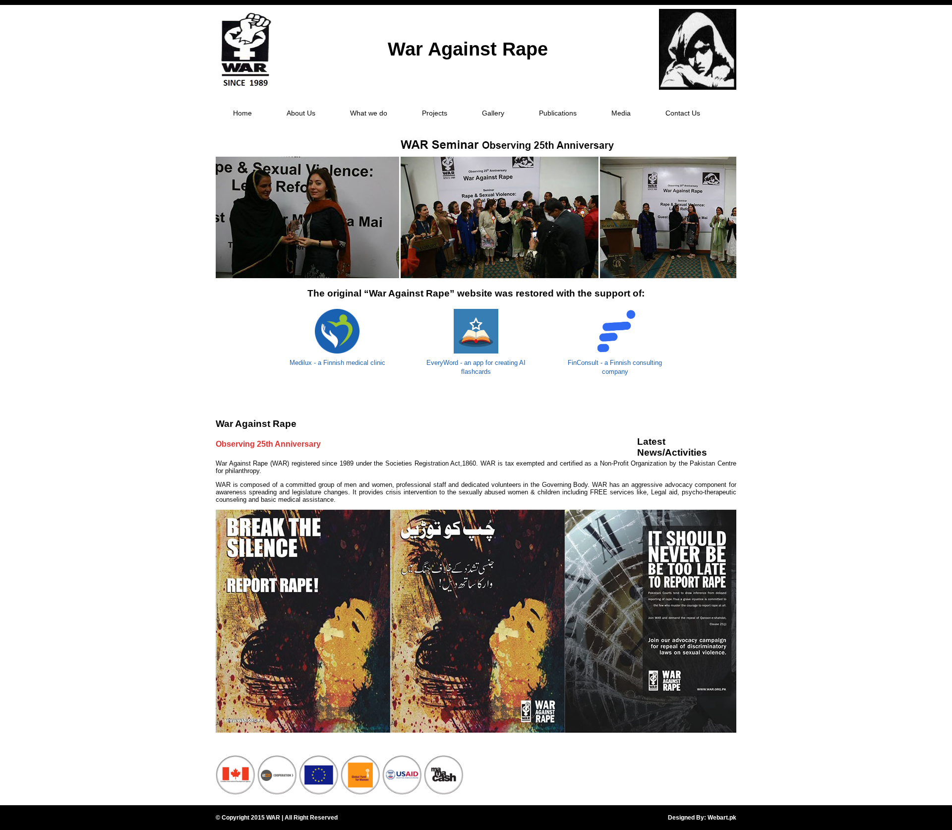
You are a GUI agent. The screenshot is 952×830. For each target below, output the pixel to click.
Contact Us (682, 113)
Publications (558, 113)
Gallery (493, 113)
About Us (301, 113)
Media (621, 113)
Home (242, 113)
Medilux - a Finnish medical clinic (337, 362)
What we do (368, 113)
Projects (434, 113)
